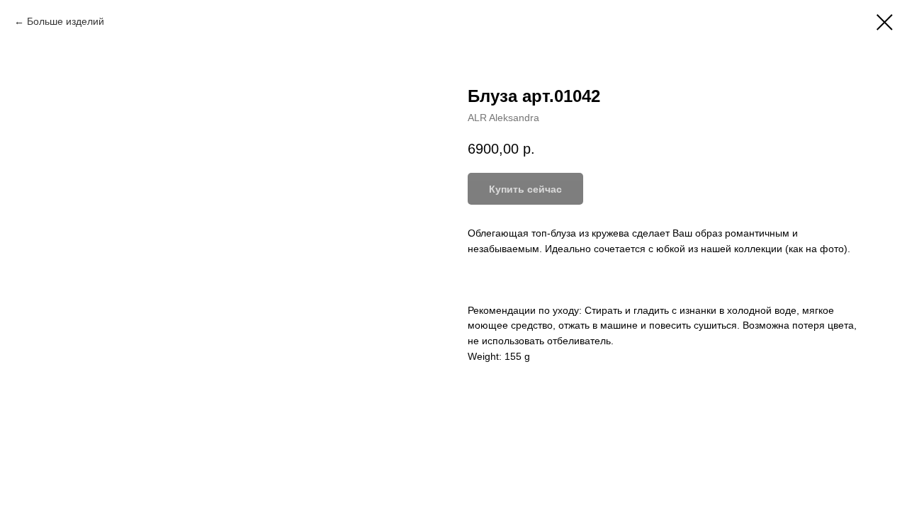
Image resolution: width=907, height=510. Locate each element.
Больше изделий (65, 21)
